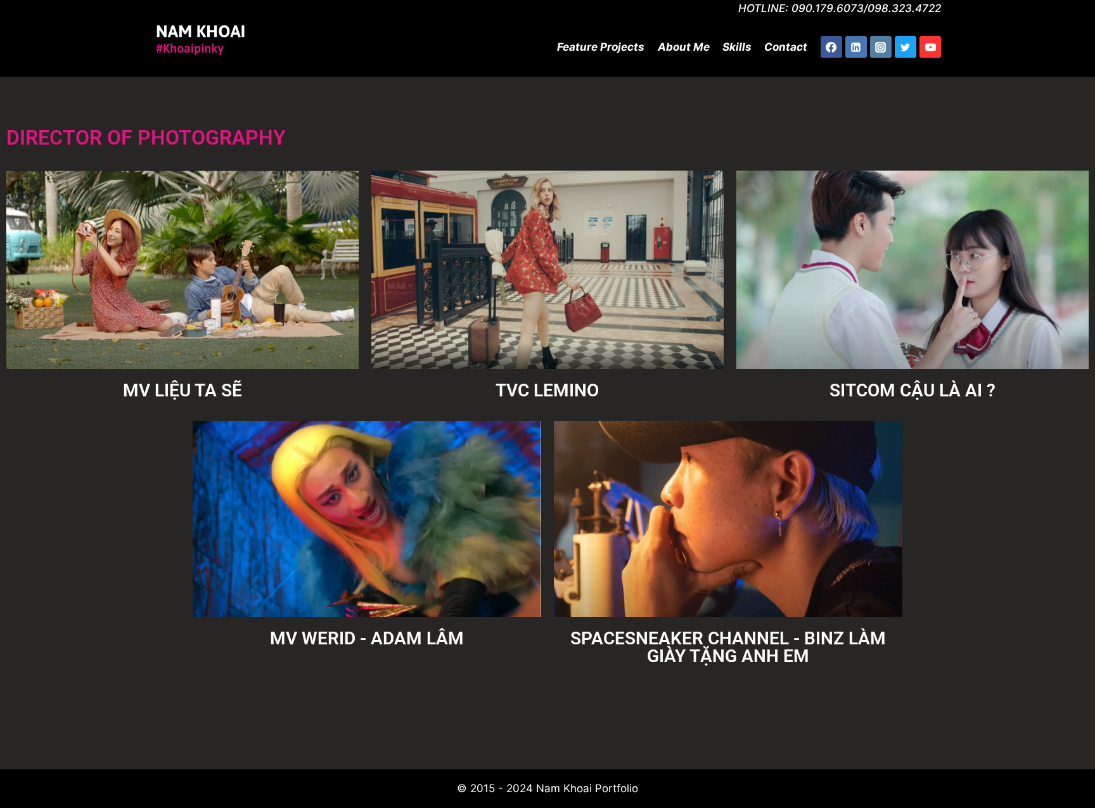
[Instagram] (881, 47)
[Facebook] (831, 47)
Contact (785, 47)
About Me (684, 47)
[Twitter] (905, 47)
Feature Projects (600, 47)
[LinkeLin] (856, 47)
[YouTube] (930, 47)
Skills (737, 47)
